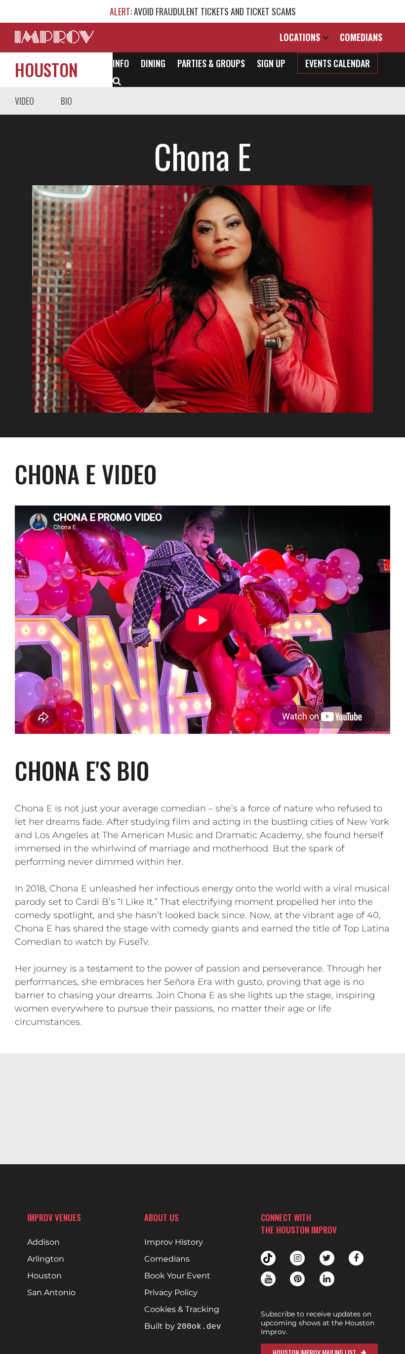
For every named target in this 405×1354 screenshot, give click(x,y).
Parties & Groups (211, 63)
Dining (153, 63)
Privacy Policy (171, 1293)
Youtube (268, 1278)
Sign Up (271, 63)
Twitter (327, 1258)
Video (24, 100)
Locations (301, 37)
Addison (43, 1242)
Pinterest (297, 1278)
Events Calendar (337, 63)
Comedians (361, 37)
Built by (182, 1326)
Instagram (297, 1258)
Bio (66, 100)
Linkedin (327, 1278)
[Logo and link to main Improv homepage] (54, 36)
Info (121, 63)
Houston (46, 69)
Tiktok (268, 1258)
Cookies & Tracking (181, 1309)
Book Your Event (177, 1276)
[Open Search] (117, 80)
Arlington (45, 1259)
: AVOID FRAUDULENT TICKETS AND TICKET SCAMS (203, 11)
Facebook (356, 1258)
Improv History (173, 1242)
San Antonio (51, 1293)
